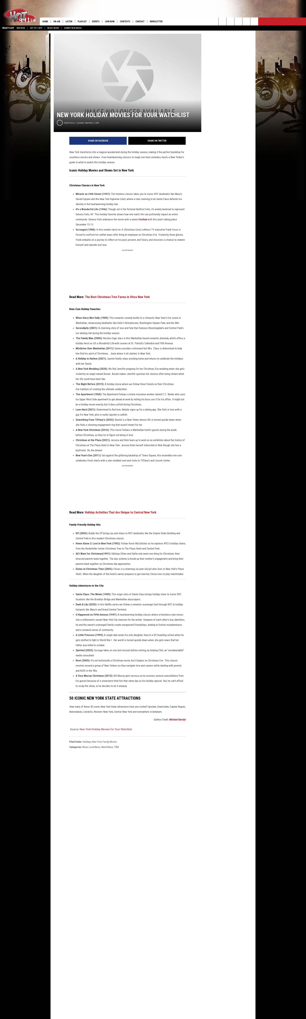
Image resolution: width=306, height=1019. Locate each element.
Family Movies (110, 742)
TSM (116, 747)
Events (95, 21)
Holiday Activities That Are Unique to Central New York (120, 512)
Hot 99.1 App (36, 28)
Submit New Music (73, 28)
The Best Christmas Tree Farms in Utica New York (117, 297)
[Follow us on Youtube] (254, 21)
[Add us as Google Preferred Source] (230, 21)
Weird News (107, 747)
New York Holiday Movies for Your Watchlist (106, 729)
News (85, 747)
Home (45, 21)
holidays (87, 742)
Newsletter (156, 21)
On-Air (56, 21)
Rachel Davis (69, 123)
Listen (69, 21)
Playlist (82, 21)
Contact (140, 21)
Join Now (110, 21)
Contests (125, 21)
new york (97, 742)
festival (143, 219)
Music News (53, 28)
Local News (94, 747)
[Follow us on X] (246, 21)
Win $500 (21, 28)
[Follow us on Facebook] (238, 21)
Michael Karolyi (177, 719)
